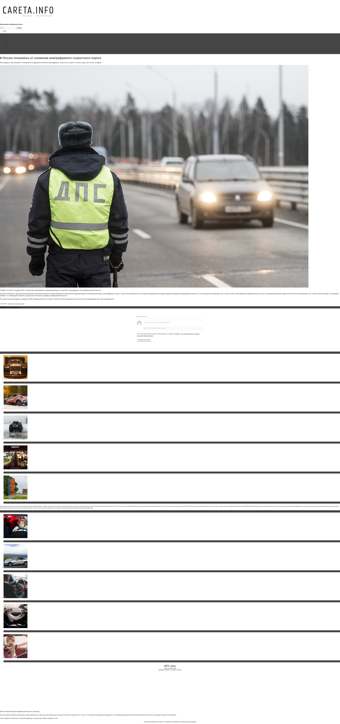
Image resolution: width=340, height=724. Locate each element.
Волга (59, 508)
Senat (310, 506)
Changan (50, 506)
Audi (9, 506)
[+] (165, 328)
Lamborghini (200, 506)
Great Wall (129, 506)
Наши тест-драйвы (12, 40)
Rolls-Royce (299, 506)
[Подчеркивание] (150, 328)
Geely (119, 506)
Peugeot (280, 506)
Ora (277, 506)
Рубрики (6, 37)
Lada (195, 506)
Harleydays (136, 506)
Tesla (13, 508)
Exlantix (100, 506)
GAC (116, 506)
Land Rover (208, 506)
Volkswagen (26, 508)
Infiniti (158, 506)
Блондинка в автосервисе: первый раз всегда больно (23, 541)
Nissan (266, 506)
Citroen (65, 506)
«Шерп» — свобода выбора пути (15, 443)
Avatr (15, 506)
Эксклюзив (10, 42)
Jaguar (169, 506)
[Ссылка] (162, 328)
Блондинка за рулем (13, 45)
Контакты (6, 51)
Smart (317, 506)
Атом (55, 508)
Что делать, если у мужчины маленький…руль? (21, 601)
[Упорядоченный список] (155, 328)
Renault (293, 506)
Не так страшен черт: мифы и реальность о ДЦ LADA (23, 503)
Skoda (314, 506)
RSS (5, 31)
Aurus (12, 506)
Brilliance (39, 506)
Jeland (176, 506)
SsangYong (327, 506)
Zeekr (45, 508)
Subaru (333, 506)
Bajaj (22, 506)
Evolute (91, 506)
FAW (104, 506)
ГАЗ (63, 508)
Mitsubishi (252, 506)
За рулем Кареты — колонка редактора (19, 43)
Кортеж (71, 508)
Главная (6, 34)
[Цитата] (159, 328)
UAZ (21, 508)
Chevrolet (59, 506)
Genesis (124, 506)
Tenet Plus (9, 508)
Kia (193, 506)
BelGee (27, 506)
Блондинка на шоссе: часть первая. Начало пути (21, 631)
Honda (145, 506)
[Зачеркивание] (152, 328)
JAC (162, 506)
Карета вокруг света (13, 47)
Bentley (31, 506)
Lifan (216, 506)
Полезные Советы (12, 48)
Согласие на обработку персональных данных (180, 722)
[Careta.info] (28, 20)
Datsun (77, 506)
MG (244, 506)
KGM (189, 506)
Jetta (183, 506)
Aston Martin (3, 506)
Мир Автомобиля (82, 508)
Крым (75, 508)
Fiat (111, 506)
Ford (113, 506)
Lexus (213, 506)
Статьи (6, 35)
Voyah (35, 508)
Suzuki (337, 506)
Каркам (66, 508)
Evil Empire (85, 506)
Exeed (95, 506)
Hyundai (154, 506)
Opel (274, 506)
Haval (141, 506)
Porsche (285, 506)
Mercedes (240, 506)
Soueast (322, 506)
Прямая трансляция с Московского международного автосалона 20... (28, 473)
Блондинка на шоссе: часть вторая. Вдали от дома (22, 571)
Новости (9, 39)
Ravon (289, 506)
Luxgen (225, 506)
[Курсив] (147, 328)
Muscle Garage (259, 506)
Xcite (41, 508)
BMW (35, 506)
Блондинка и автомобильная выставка (17, 661)
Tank (1, 508)
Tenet (4, 508)
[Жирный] (145, 328)
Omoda (270, 506)
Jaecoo (165, 506)
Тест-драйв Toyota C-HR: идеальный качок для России (23, 412)
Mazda (235, 506)
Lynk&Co (230, 506)
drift (81, 506)
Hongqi (149, 506)
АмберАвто (50, 508)
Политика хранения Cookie (153, 722)
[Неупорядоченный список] (157, 328)
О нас (5, 53)
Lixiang (221, 506)
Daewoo (72, 506)
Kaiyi (186, 506)
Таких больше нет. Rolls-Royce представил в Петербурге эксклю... (27, 383)
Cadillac (45, 506)
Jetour (180, 506)
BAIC (19, 506)
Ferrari (107, 506)
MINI (247, 506)
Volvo (31, 508)
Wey (39, 508)
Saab (304, 506)
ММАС (9, 50)
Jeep (173, 506)
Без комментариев (19, 303)
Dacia (68, 506)
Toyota (17, 508)
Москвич (90, 508)
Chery (54, 506)
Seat (307, 506)
